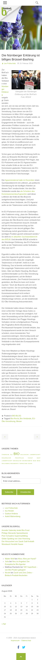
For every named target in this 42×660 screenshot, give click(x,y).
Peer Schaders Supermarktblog (15, 536)
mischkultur (17, 460)
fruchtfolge (19, 458)
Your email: (7, 477)
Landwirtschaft (7, 460)
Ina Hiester (9, 511)
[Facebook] (18, 647)
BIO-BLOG (16, 416)
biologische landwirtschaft (30, 454)
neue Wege (36, 460)
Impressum (15, 640)
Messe (19, 421)
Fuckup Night (34, 458)
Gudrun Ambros (11, 514)
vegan (30, 463)
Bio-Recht (15, 419)
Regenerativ (14, 463)
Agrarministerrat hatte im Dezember (19, 180)
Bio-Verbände (25, 419)
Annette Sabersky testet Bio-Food (15, 530)
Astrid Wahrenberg (12, 516)
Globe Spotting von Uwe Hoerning (16, 539)
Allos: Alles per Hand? (27, 559)
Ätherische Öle (7, 454)
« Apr (4, 624)
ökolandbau (6, 463)
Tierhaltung (23, 463)
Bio (16, 454)
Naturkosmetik (27, 460)
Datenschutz (26, 640)
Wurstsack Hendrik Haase (12, 544)
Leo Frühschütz (11, 508)
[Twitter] (23, 647)
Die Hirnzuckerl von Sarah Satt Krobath (18, 541)
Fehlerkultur (6, 458)
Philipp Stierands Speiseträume (15, 533)
